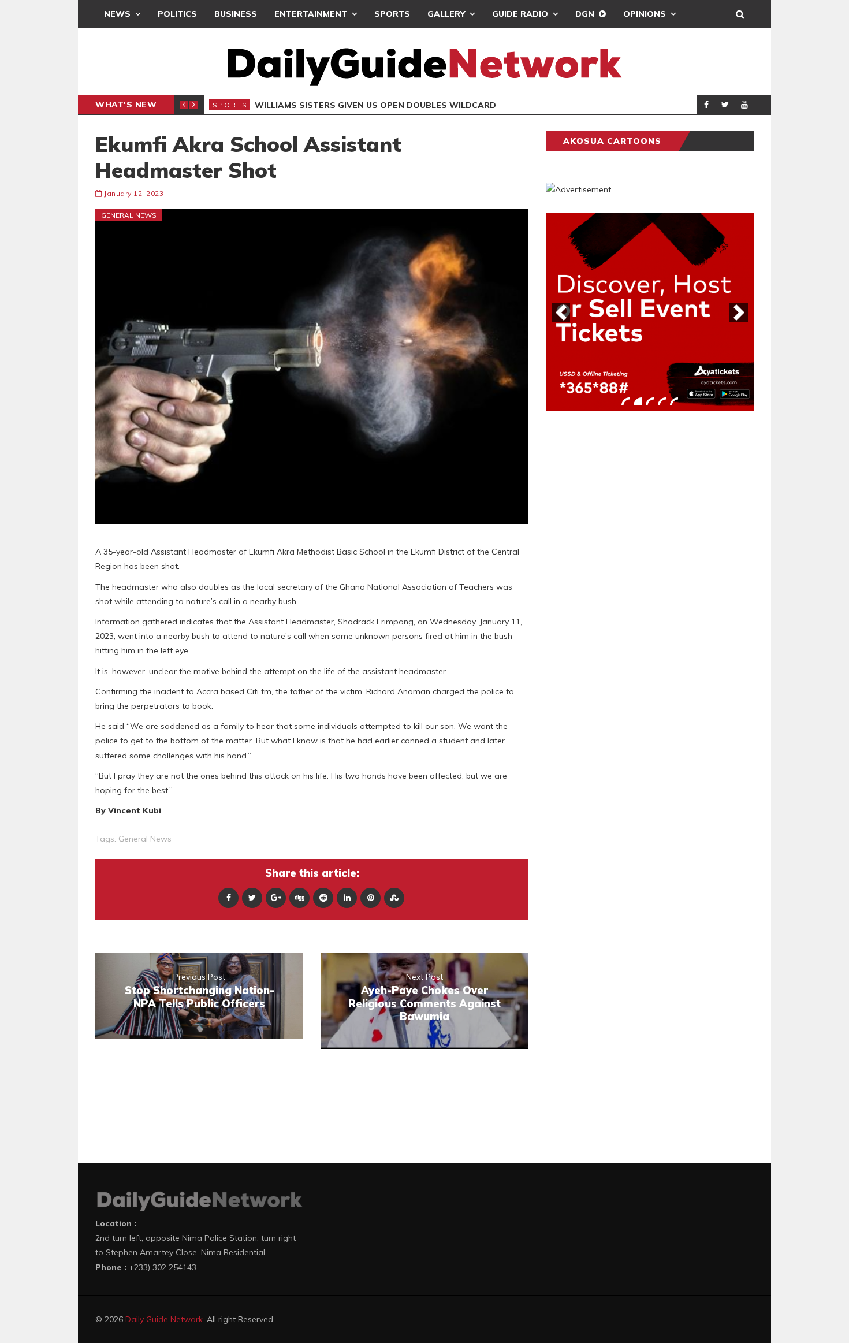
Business (235, 14)
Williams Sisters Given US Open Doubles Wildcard (375, 105)
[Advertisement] (632, 600)
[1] (625, 401)
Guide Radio (520, 14)
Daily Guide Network (164, 1319)
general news (145, 839)
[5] (674, 401)
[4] (662, 401)
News (117, 14)
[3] (650, 401)
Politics (177, 14)
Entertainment (310, 14)
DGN (584, 14)
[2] (638, 401)
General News (129, 215)
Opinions (644, 14)
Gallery (446, 14)
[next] (738, 312)
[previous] (561, 312)
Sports (392, 14)
